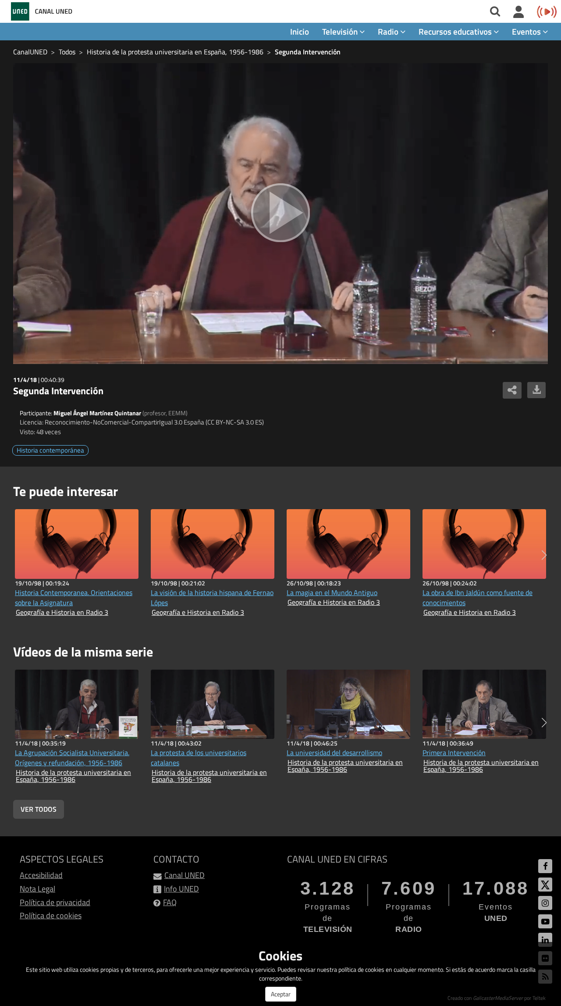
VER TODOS (39, 809)
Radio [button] (389, 31)
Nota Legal (37, 889)
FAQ (170, 902)
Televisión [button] (340, 31)
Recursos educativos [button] (456, 31)
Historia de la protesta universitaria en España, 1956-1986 (175, 51)
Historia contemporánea (50, 450)
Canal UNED (184, 875)
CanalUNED (30, 51)
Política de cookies (51, 915)
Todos (67, 51)
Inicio (299, 31)
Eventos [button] (527, 31)
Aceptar (281, 994)
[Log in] (519, 12)
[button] (544, 555)
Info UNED (181, 889)
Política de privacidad (55, 902)
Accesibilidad (41, 875)
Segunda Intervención (308, 51)
